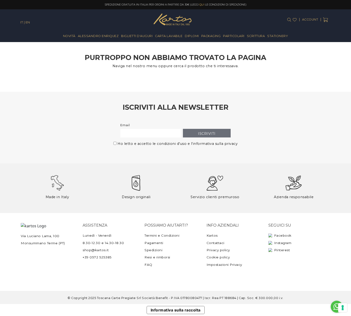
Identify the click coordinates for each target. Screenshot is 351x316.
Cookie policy (218, 257)
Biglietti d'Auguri (137, 36)
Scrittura (256, 36)
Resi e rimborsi (157, 257)
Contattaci (215, 243)
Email (125, 125)
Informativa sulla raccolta (176, 310)
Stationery (277, 36)
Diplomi (192, 36)
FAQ (148, 265)
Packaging (211, 36)
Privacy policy (218, 250)
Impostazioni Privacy (224, 265)
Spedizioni (153, 250)
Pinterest (282, 250)
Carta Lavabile (168, 36)
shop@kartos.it (96, 250)
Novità (69, 36)
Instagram (283, 243)
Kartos (212, 235)
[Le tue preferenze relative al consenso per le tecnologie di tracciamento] (342, 307)
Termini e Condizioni (161, 235)
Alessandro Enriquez (98, 36)
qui (202, 4)
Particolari (234, 36)
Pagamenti (153, 243)
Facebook (283, 235)
